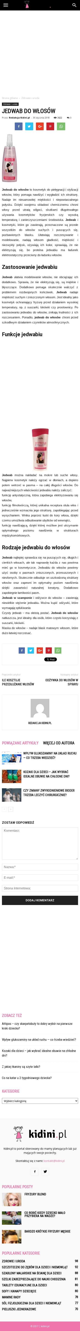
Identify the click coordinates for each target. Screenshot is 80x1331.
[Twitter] (45, 1172)
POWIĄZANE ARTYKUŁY (20, 743)
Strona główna (10, 98)
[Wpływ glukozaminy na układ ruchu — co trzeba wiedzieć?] (11, 757)
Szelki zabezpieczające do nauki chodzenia (34, 1279)
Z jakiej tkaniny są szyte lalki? (21, 1067)
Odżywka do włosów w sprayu (61, 682)
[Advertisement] (40, 52)
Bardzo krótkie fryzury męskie (47, 1231)
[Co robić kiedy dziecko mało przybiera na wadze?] (11, 1218)
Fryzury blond (35, 1194)
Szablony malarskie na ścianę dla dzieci (31, 1273)
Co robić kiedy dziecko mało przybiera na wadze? (44, 1214)
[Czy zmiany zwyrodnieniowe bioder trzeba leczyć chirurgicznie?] (11, 795)
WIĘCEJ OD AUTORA (58, 743)
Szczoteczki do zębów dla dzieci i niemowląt (35, 1267)
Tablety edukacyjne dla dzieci (24, 1285)
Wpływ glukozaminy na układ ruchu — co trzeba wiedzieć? (39, 1039)
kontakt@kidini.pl (54, 1161)
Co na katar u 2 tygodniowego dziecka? (27, 1078)
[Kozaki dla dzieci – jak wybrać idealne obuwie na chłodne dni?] (11, 776)
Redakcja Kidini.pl (19, 117)
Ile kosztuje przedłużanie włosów (18, 682)
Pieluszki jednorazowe (19, 1309)
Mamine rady (11, 1297)
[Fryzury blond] (11, 1199)
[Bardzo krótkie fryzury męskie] (11, 1237)
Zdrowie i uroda (10, 104)
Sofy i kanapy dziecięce (19, 1291)
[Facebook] (35, 1172)
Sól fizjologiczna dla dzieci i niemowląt (31, 1303)
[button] (74, 5)
